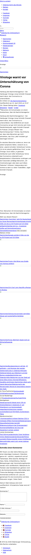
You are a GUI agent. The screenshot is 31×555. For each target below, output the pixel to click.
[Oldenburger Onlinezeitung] (10, 521)
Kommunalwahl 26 (9, 43)
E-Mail (16, 108)
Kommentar (4, 491)
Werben (5, 7)
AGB (4, 552)
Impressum (6, 548)
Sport (5, 55)
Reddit (10, 108)
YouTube (6, 18)
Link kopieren (23, 230)
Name (2, 504)
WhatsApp (6, 22)
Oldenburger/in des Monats (12, 5)
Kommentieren (12, 230)
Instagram (6, 15)
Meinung (6, 50)
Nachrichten (7, 39)
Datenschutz (7, 550)
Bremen (5, 48)
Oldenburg (6, 41)
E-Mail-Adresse (6, 508)
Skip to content (5, 1)
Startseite (3, 230)
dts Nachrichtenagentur (18, 101)
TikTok (5, 20)
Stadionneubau (9, 393)
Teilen (18, 230)
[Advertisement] (15, 192)
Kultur (5, 52)
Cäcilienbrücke (19, 393)
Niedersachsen (8, 45)
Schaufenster (9, 57)
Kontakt (5, 9)
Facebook (6, 13)
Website (2, 514)
